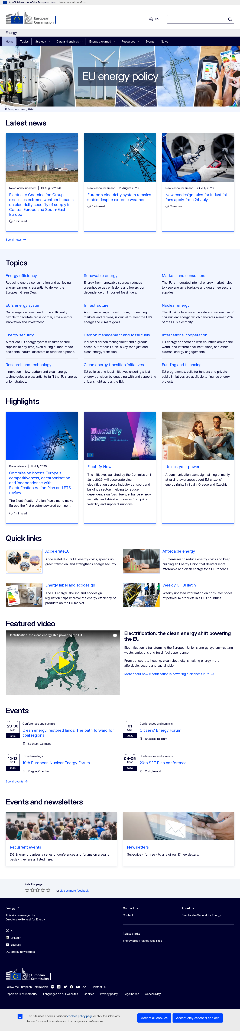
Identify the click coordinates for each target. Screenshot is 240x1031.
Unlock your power (182, 466)
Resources (128, 41)
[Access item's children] (50, 41)
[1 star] (27, 890)
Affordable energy (179, 551)
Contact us (99, 987)
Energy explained (100, 41)
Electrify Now (99, 466)
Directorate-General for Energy (201, 915)
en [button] (157, 19)
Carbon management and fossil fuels (117, 335)
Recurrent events (25, 847)
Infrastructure (96, 305)
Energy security (20, 335)
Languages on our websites (60, 994)
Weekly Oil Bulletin (179, 585)
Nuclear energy (176, 305)
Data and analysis (67, 41)
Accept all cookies (154, 1018)
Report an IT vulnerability (21, 994)
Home (10, 41)
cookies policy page (80, 1016)
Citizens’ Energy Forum (160, 730)
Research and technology (28, 364)
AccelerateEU (57, 551)
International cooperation (184, 335)
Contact (128, 915)
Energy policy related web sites (142, 940)
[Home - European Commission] (34, 18)
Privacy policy (109, 994)
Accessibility (153, 994)
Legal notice (131, 994)
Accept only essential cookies (197, 1018)
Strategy (40, 41)
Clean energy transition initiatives (114, 364)
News (164, 41)
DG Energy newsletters (20, 951)
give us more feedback (74, 890)
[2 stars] (29, 890)
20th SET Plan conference (163, 763)
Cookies (89, 994)
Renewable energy (101, 275)
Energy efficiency (21, 275)
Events (149, 41)
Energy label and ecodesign (70, 585)
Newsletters (138, 847)
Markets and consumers (183, 275)
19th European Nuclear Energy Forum (56, 763)
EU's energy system (23, 305)
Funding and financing (182, 364)
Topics (24, 41)
